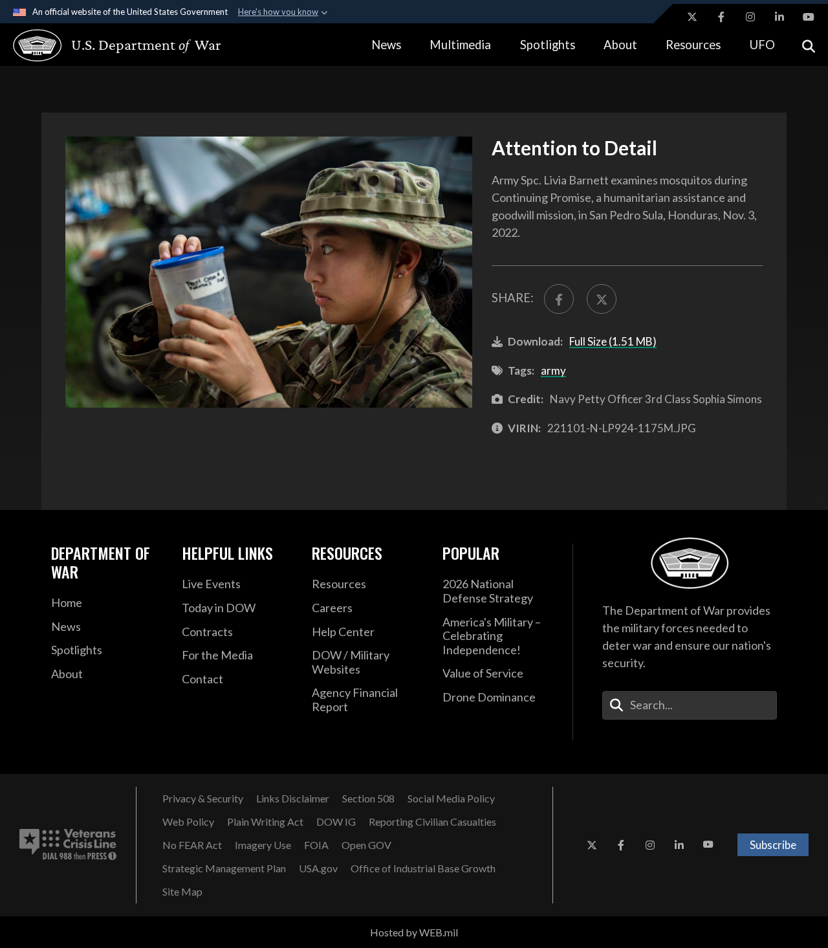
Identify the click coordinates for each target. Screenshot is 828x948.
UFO (762, 45)
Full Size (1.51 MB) (613, 341)
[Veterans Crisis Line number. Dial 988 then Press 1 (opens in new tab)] (67, 845)
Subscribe (773, 845)
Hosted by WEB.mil (414, 932)
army (553, 370)
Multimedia (460, 45)
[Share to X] (601, 299)
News (386, 45)
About (620, 45)
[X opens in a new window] (692, 17)
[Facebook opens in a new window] (721, 17)
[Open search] (808, 45)
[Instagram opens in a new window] (750, 17)
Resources (693, 45)
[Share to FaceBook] (559, 299)
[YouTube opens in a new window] (808, 17)
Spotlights (547, 45)
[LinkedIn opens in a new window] (779, 17)
